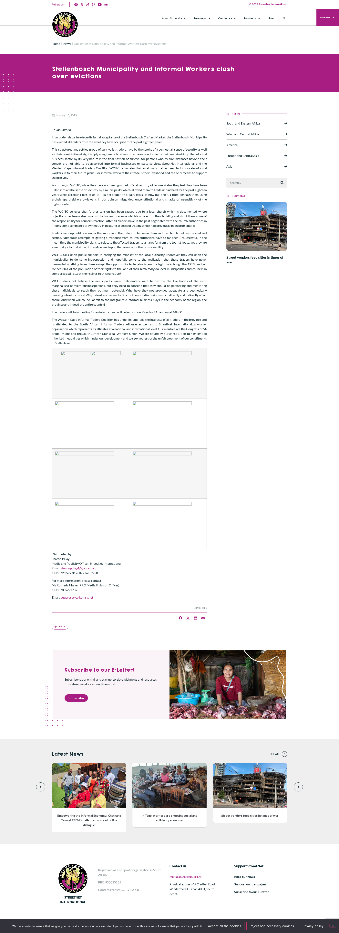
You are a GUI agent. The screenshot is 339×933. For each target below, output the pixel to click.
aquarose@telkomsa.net (77, 597)
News (271, 18)
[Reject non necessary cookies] (332, 926)
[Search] (282, 182)
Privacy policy (313, 926)
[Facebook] (76, 4)
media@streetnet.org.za (185, 876)
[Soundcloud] (105, 4)
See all (275, 754)
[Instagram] (93, 4)
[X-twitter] (82, 4)
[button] (284, 18)
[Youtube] (99, 4)
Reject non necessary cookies (272, 926)
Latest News (67, 754)
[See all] (284, 754)
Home (56, 43)
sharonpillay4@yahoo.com (78, 568)
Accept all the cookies (224, 926)
